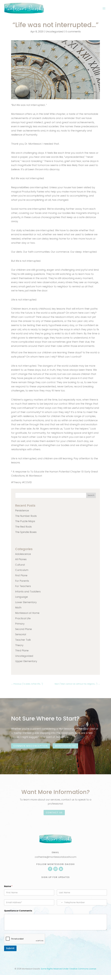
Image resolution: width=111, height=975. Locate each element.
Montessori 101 (65, 745)
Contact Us (54, 812)
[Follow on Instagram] (55, 869)
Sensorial (20, 634)
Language (21, 596)
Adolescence (23, 554)
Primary (20, 623)
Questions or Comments (18, 910)
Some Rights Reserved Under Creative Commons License (68, 968)
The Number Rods (26, 516)
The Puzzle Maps (25, 521)
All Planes (21, 559)
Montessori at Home (27, 613)
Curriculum (21, 570)
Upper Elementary (26, 661)
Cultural (20, 564)
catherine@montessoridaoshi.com (55, 857)
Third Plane (22, 650)
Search (91, 495)
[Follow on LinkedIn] (61, 869)
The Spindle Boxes (26, 532)
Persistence (22, 510)
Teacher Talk (23, 639)
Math (18, 607)
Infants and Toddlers (28, 591)
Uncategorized (54, 31)
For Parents (22, 581)
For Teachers (23, 586)
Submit (10, 948)
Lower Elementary (26, 602)
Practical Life (23, 618)
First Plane (21, 575)
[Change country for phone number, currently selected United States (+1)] (60, 902)
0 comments (73, 31)
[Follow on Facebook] (50, 869)
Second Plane (23, 629)
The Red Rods (23, 526)
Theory (19, 645)
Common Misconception (30, 745)
